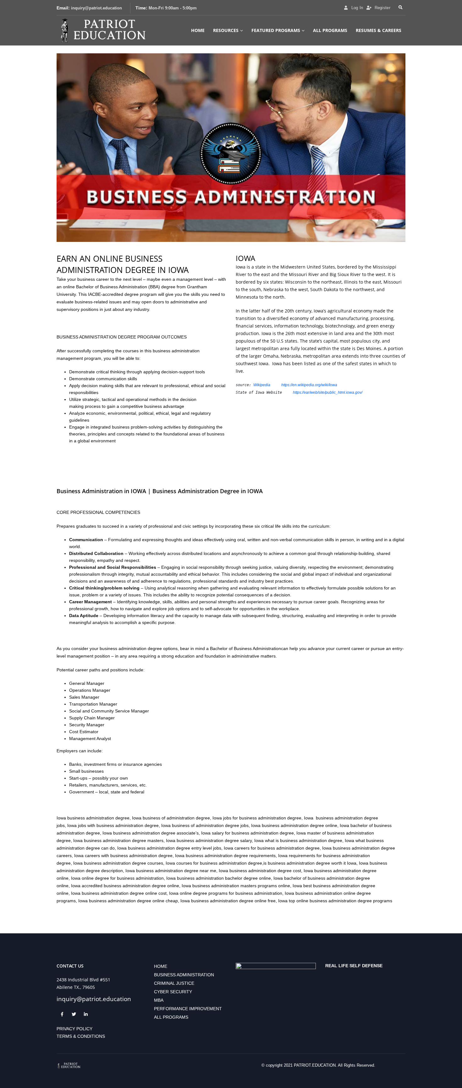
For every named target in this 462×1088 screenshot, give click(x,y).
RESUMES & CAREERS (378, 30)
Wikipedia (261, 385)
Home (198, 30)
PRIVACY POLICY (74, 1028)
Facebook (62, 1014)
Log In (357, 8)
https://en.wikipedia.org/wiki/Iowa (309, 385)
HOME (160, 966)
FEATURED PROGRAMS (275, 30)
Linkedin (86, 1014)
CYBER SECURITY (173, 991)
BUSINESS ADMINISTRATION (184, 974)
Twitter (74, 1014)
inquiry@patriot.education (96, 8)
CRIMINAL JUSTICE (174, 983)
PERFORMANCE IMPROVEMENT (188, 1008)
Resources (226, 30)
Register (383, 8)
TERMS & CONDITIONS (81, 1036)
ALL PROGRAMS (330, 30)
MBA (158, 1000)
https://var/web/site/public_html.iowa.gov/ (327, 392)
